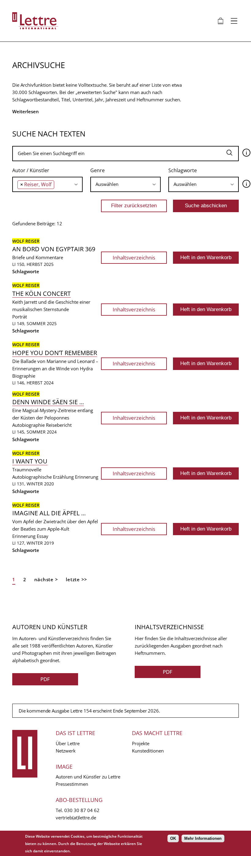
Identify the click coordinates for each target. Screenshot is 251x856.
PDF (45, 679)
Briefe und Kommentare (37, 257)
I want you (29, 461)
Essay (42, 536)
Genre (97, 170)
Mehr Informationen (203, 838)
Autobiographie (28, 425)
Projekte (140, 743)
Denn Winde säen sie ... (48, 402)
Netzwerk (66, 751)
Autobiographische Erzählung (43, 477)
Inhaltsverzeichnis (134, 257)
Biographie (23, 376)
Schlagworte (182, 170)
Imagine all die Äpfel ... (49, 513)
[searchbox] (57, 184)
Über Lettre (68, 743)
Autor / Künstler (30, 170)
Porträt (19, 317)
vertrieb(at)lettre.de (76, 817)
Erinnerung (86, 477)
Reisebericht (59, 425)
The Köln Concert (41, 293)
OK (173, 838)
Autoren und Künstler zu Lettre (88, 777)
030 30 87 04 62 (81, 810)
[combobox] (47, 184)
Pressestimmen (72, 784)
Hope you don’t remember (54, 353)
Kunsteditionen (148, 751)
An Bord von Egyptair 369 (53, 249)
